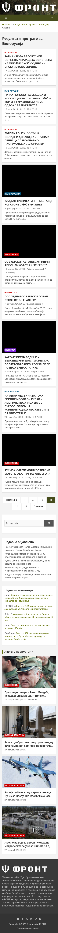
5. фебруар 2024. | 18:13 (16, 208)
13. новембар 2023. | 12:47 (17, 477)
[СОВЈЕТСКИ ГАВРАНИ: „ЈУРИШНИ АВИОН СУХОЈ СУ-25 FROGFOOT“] (29, 241)
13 (26, 506)
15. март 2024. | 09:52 (14, 148)
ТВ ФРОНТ (32, 71)
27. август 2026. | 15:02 (15, 699)
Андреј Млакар (38, 371)
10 (41, 499)
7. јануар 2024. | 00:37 (14, 304)
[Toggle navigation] (6, 18)
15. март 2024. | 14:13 (14, 109)
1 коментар (9, 272)
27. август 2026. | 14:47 (15, 749)
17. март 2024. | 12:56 (14, 71)
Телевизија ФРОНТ (36, 924)
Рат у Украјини (11, 91)
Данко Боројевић (36, 269)
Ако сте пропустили (18, 651)
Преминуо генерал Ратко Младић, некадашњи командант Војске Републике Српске (26, 696)
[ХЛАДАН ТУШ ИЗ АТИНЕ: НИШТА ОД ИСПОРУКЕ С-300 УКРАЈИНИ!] (29, 181)
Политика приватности (28, 928)
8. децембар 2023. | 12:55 (16, 371)
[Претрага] (49, 523)
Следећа (38, 506)
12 (16, 506)
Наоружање (11, 254)
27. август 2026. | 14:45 (15, 800)
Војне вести (10, 52)
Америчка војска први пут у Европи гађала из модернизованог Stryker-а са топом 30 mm (28, 617)
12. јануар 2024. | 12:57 (15, 269)
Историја (10, 350)
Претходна (11, 499)
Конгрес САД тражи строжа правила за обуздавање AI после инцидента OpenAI (28, 607)
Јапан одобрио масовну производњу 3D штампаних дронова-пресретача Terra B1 (28, 746)
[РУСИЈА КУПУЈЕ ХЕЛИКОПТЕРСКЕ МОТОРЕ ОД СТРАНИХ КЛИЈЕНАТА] (29, 450)
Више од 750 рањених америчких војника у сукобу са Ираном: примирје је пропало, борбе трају (26, 636)
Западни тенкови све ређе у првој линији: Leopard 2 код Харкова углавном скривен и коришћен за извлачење (28, 598)
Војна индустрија (15, 735)
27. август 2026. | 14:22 (15, 850)
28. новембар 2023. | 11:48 (17, 417)
